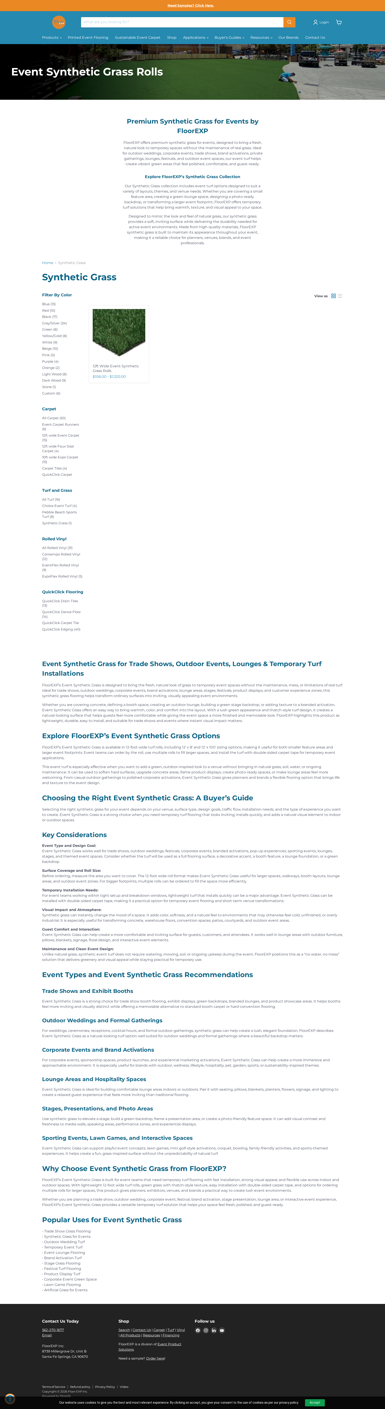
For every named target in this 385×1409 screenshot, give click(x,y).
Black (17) (49, 317)
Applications (194, 37)
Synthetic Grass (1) (57, 523)
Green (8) (50, 329)
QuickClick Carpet (57, 474)
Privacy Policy (105, 1387)
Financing (171, 1335)
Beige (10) (50, 348)
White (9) (49, 342)
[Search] (289, 22)
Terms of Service (53, 1387)
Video (124, 1387)
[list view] (340, 296)
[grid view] (333, 296)
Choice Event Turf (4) (59, 506)
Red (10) (48, 310)
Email (47, 1335)
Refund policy (80, 1387)
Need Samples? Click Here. (191, 5)
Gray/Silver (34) (54, 323)
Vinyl (181, 1330)
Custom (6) (51, 393)
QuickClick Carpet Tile (60, 623)
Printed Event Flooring (88, 37)
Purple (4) (50, 361)
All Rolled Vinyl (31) (57, 548)
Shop (171, 37)
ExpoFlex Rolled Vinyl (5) (62, 576)
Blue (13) (49, 304)
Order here (155, 1358)
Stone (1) (49, 387)
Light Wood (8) (54, 374)
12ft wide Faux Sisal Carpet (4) (58, 448)
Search (124, 1330)
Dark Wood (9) (54, 380)
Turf (171, 1330)
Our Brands (289, 37)
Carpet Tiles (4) (54, 468)
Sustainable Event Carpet (137, 37)
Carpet (159, 1330)
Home (47, 263)
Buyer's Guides (228, 37)
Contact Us (315, 37)
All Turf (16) (51, 499)
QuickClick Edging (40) (61, 629)
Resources (260, 37)
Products (50, 37)
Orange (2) (51, 368)
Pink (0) (48, 355)
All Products (130, 1335)
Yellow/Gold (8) (54, 336)
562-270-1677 (53, 1330)
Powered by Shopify (56, 1396)
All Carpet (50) (54, 418)
